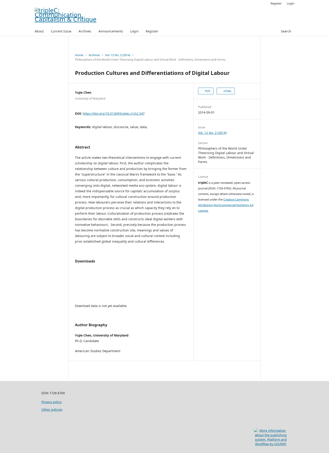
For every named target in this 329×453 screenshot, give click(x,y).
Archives (85, 31)
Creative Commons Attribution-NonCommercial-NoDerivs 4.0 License (225, 205)
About (39, 31)
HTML (227, 91)
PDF (207, 91)
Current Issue (61, 31)
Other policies (51, 409)
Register (152, 31)
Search (286, 31)
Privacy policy (51, 402)
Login (134, 31)
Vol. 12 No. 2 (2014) (117, 55)
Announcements (110, 31)
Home (79, 55)
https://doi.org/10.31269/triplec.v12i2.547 (114, 113)
